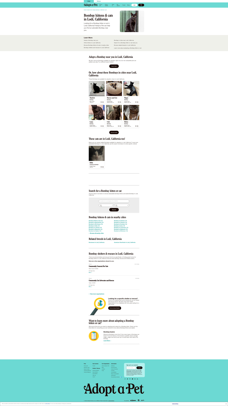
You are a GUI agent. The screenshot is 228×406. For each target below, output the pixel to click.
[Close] (226, 404)
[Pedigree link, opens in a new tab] (138, 400)
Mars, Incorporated (115, 373)
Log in (94, 376)
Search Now (114, 66)
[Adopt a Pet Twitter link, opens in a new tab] (128, 379)
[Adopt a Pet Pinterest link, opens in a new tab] (130, 379)
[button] (101, 102)
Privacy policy (114, 367)
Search (114, 209)
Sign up (141, 5)
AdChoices (113, 375)
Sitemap (112, 365)
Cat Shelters (95, 373)
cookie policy (47, 403)
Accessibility (113, 372)
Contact (103, 369)
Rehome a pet (86, 367)
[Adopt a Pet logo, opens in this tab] (114, 391)
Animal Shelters (96, 370)
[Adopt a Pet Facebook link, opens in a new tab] (125, 379)
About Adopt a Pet (105, 365)
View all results (114, 132)
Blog (103, 367)
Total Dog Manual (87, 370)
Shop (128, 5)
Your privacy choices (115, 376)
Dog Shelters (95, 372)
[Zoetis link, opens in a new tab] (142, 400)
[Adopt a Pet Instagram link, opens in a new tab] (135, 379)
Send (139, 367)
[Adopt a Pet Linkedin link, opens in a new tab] (137, 379)
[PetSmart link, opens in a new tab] (133, 400)
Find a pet (86, 365)
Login (134, 5)
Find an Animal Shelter (115, 308)
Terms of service (114, 369)
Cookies (112, 370)
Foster (123, 5)
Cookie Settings (111, 400)
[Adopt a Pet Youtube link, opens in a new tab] (133, 379)
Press (103, 370)
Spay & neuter (86, 369)
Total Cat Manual (87, 372)
